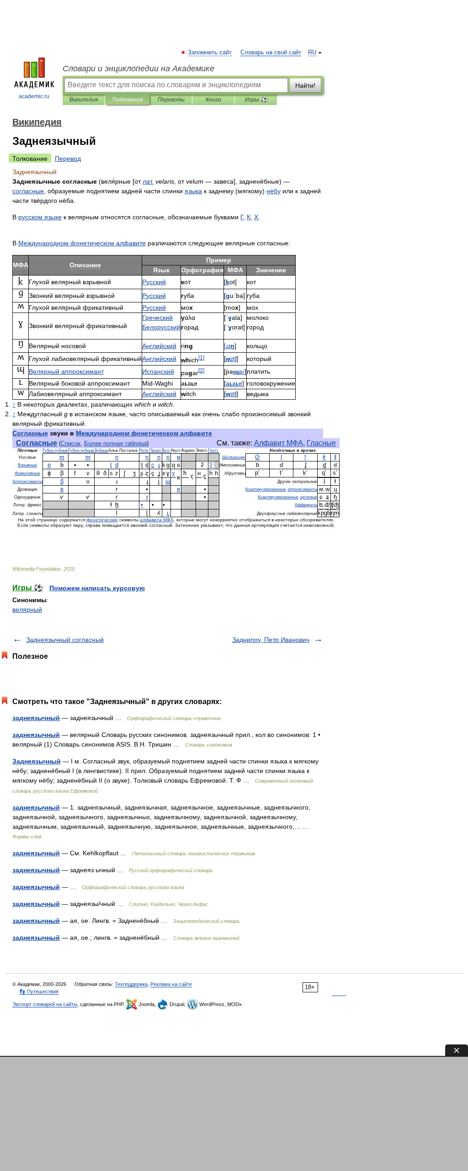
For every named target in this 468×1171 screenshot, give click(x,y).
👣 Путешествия (38, 991)
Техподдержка (131, 984)
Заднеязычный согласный (65, 639)
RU (312, 52)
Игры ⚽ (256, 99)
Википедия (83, 99)
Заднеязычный (36, 761)
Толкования (127, 99)
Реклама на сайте (171, 984)
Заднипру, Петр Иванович (270, 639)
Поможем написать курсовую (97, 588)
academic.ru (34, 96)
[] (201, 357)
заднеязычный (36, 717)
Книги (213, 99)
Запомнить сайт (210, 52)
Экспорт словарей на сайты (44, 1004)
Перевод (68, 158)
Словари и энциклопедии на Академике (138, 68)
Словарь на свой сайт (270, 52)
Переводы (171, 99)
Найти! (305, 85)
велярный (27, 609)
